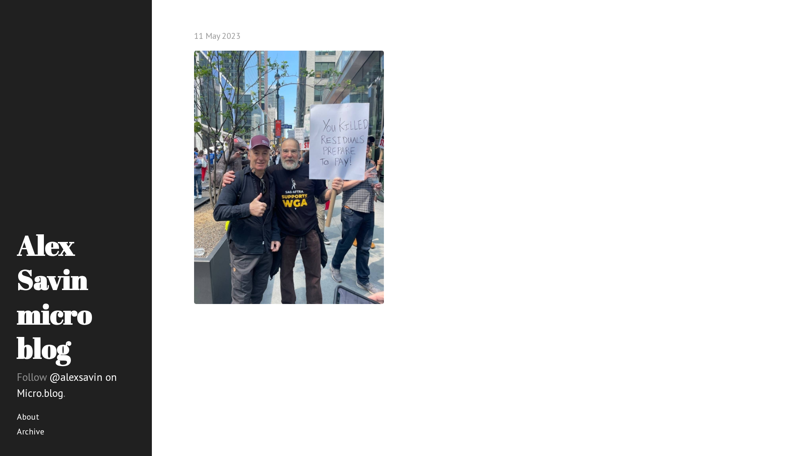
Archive (30, 431)
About (28, 416)
